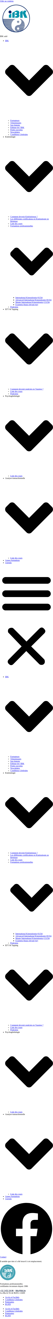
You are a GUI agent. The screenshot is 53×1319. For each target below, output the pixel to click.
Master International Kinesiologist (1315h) (32, 302)
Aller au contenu (7, 1)
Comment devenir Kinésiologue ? (24, 217)
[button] (26, 620)
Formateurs (14, 120)
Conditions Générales (19, 134)
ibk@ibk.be (21, 1291)
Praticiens (14, 307)
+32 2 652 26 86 (7, 1291)
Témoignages (15, 123)
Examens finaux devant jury (26, 304)
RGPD (8, 1304)
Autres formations (12, 560)
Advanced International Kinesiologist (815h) (33, 300)
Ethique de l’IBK (17, 127)
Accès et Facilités (12, 1297)
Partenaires (9, 1302)
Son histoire (15, 125)
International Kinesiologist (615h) (29, 298)
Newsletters (15, 132)
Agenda (8, 563)
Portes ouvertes (16, 130)
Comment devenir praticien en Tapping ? (26, 389)
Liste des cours (16, 224)
